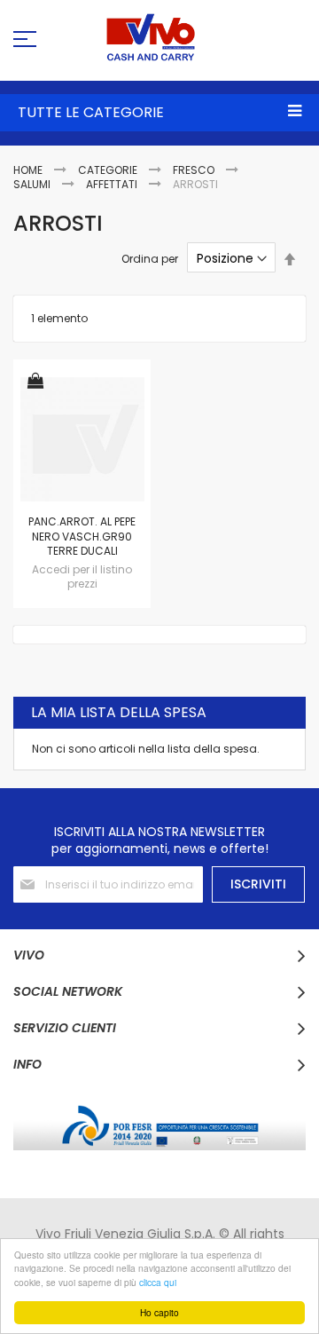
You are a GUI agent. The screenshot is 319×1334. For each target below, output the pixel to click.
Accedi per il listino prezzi (82, 576)
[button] (35, 382)
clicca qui (157, 1282)
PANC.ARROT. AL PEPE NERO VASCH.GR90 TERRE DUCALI (82, 535)
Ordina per (149, 258)
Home (29, 170)
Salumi (33, 184)
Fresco (195, 170)
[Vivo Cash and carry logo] (159, 37)
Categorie (109, 170)
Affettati (113, 184)
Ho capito (159, 1312)
